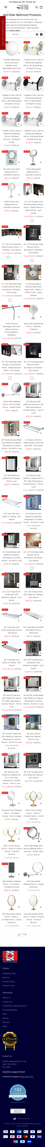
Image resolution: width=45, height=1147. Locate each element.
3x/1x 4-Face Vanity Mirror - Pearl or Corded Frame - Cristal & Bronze (33, 814)
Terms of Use (8, 985)
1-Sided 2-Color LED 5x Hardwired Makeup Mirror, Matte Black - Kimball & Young (33, 99)
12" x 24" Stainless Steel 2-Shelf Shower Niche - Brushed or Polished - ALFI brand (12, 288)
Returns (5, 977)
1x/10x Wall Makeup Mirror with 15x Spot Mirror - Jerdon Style (11, 404)
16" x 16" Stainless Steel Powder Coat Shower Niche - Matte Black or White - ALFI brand (12, 366)
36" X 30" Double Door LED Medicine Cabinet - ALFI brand (33, 775)
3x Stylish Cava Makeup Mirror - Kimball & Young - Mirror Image (12, 813)
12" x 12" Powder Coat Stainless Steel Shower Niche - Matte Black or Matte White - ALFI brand (33, 207)
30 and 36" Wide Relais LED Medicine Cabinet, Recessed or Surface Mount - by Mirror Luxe (34, 699)
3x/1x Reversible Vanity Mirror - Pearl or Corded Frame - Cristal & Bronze (12, 918)
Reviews (6, 1022)
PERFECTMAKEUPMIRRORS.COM (29, 1124)
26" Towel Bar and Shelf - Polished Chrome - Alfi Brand (33, 630)
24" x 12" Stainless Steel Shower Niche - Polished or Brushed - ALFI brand (34, 556)
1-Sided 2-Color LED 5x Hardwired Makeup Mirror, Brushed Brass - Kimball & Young (33, 64)
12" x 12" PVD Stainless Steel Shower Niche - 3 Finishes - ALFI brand (11, 247)
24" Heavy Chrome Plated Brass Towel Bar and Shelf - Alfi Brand (34, 443)
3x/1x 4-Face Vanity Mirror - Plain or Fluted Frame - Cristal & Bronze (12, 850)
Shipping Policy (9, 973)
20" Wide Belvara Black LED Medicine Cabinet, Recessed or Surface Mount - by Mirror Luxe (12, 444)
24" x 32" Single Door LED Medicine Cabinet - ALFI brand (33, 594)
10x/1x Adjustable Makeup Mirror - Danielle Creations (34, 172)
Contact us (7, 1002)
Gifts (4, 1014)
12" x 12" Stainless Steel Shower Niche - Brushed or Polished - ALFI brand (33, 248)
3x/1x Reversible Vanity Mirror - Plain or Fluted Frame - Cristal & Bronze (34, 918)
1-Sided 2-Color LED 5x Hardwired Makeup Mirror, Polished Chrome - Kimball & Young (11, 136)
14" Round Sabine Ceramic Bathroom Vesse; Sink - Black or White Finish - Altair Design (33, 289)
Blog (4, 1026)
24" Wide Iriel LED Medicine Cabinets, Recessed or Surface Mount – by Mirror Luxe (33, 518)
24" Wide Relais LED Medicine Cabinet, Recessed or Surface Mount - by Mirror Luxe (12, 556)
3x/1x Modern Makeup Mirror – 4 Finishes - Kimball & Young (11, 884)
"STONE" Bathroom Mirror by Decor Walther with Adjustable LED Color (11, 64)
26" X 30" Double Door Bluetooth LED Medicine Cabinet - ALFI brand (33, 664)
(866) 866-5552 (26, 1076)
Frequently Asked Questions (14, 1006)
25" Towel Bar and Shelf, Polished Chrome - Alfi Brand (11, 630)
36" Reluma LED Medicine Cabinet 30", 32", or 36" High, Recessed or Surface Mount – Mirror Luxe (11, 777)
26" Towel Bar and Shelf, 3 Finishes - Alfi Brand (11, 663)
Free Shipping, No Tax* (3, 33)
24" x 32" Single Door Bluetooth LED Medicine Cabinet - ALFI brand (11, 596)
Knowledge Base (9, 1010)
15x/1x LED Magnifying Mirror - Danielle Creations (33, 326)
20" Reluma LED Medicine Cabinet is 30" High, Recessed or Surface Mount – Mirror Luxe (33, 407)
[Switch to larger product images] (37, 34)
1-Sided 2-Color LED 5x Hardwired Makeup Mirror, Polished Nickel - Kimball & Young (33, 135)
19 (23, 934)
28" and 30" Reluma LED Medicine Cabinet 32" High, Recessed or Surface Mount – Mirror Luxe (12, 701)
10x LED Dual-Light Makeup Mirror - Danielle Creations (11, 172)
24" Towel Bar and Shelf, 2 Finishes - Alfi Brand (11, 516)
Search (5, 1018)
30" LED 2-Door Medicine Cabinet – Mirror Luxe (33, 736)
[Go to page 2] (26, 934)
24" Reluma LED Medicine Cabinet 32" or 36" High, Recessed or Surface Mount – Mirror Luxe (33, 481)
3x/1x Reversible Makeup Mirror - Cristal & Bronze (33, 884)
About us (6, 998)
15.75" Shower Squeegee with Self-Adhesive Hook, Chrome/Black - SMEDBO (11, 329)
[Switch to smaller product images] (41, 34)
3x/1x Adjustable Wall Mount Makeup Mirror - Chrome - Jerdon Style (33, 849)
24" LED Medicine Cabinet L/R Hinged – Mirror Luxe (11, 478)
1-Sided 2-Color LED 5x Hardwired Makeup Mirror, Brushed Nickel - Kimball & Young (11, 99)
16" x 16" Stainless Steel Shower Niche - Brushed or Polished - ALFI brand (33, 366)
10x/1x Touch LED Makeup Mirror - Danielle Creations (12, 204)
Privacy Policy (8, 981)
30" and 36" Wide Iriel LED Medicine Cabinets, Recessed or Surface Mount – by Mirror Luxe (11, 738)
